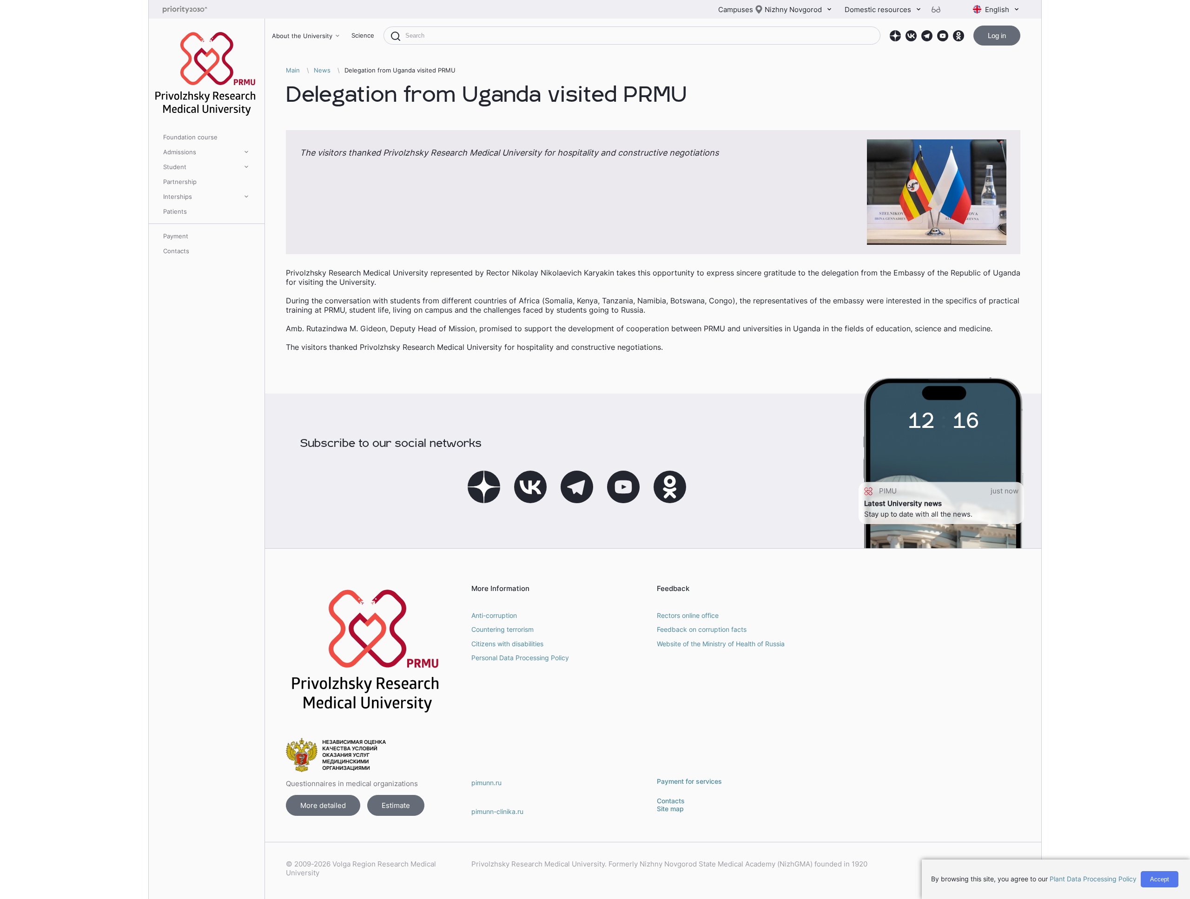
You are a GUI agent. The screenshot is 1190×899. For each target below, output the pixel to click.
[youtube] (942, 35)
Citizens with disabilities (507, 644)
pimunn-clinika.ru (497, 811)
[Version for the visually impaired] (939, 9)
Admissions (179, 152)
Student (174, 167)
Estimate (396, 805)
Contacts (176, 251)
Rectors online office (688, 615)
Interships (177, 196)
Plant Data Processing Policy (1093, 879)
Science (362, 35)
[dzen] (895, 35)
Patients (175, 211)
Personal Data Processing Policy (520, 658)
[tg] (926, 35)
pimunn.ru (486, 783)
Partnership (180, 181)
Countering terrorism (502, 629)
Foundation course (190, 137)
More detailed (323, 805)
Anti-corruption (494, 615)
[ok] (958, 35)
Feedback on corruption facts (702, 629)
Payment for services (689, 781)
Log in (997, 35)
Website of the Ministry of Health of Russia (721, 644)
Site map (670, 809)
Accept (1159, 879)
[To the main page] (200, 9)
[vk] (911, 35)
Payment (175, 236)
